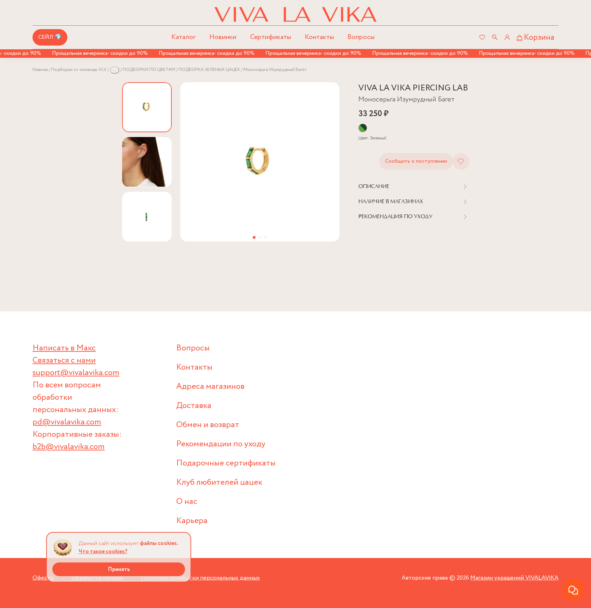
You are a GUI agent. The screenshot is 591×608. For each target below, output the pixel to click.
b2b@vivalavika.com (68, 447)
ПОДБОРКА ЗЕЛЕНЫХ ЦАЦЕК (209, 69)
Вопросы (361, 37)
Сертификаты (270, 37)
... (115, 69)
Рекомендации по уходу (220, 444)
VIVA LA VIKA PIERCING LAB (413, 88)
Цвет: (372, 138)
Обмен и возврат (207, 425)
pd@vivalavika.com (66, 422)
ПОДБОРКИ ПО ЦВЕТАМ (149, 69)
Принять (119, 569)
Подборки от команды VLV (79, 69)
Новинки (222, 37)
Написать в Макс (64, 348)
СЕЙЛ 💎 (50, 37)
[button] (254, 237)
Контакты (319, 37)
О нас (186, 502)
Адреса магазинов (210, 387)
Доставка (193, 406)
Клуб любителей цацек (219, 482)
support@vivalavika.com (75, 373)
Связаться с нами (64, 361)
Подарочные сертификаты (226, 463)
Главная (40, 69)
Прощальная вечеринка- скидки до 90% (93, 53)
